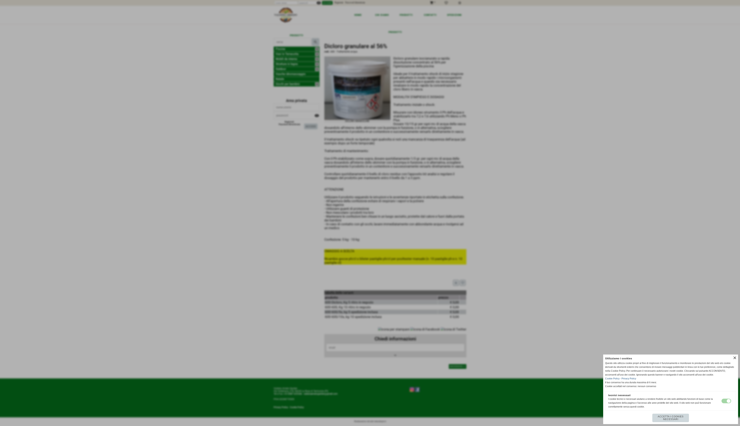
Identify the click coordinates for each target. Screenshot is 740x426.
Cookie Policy (612, 378)
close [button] (734, 357)
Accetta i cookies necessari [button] (671, 418)
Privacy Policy (628, 378)
